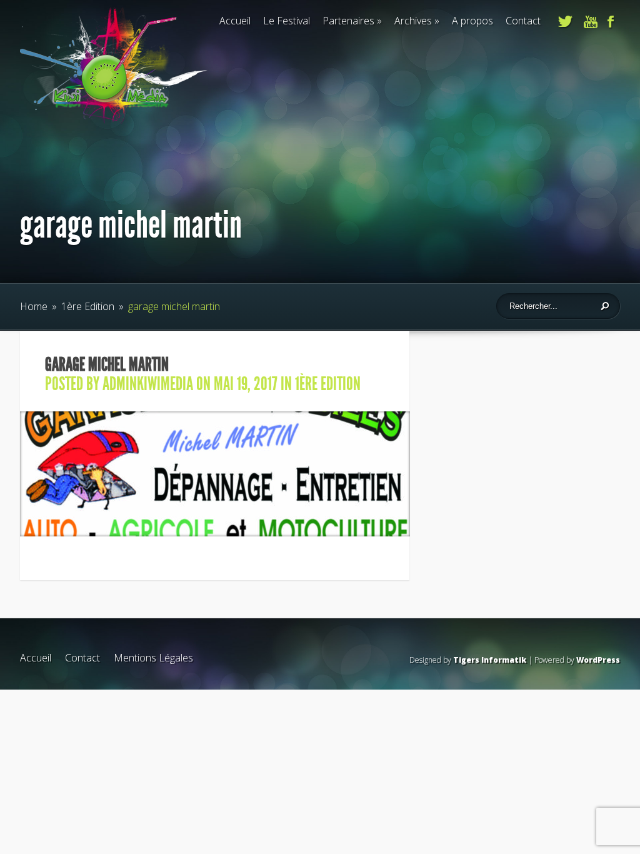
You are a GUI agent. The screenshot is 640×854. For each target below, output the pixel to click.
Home (34, 306)
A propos (472, 21)
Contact (523, 21)
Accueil (235, 21)
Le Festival (286, 21)
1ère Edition (87, 306)
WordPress (598, 660)
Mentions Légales (153, 658)
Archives (413, 21)
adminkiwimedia (147, 384)
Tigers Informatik (489, 660)
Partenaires (348, 21)
